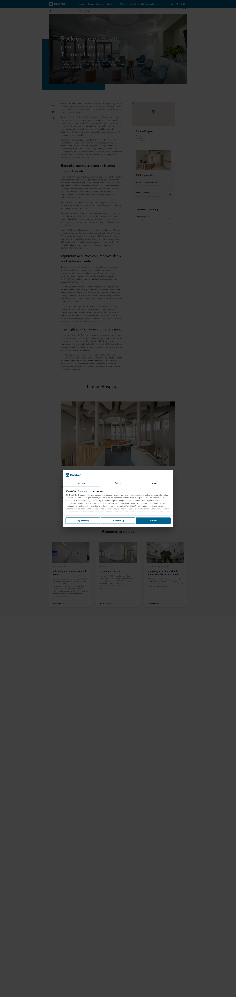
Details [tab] (118, 483)
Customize (116, 521)
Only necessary (82, 521)
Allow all (153, 521)
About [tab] (155, 483)
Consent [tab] (81, 483)
